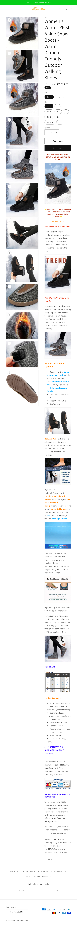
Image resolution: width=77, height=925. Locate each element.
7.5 (58, 111)
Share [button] (49, 859)
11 (60, 122)
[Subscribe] (57, 890)
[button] (5, 8)
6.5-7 (49, 111)
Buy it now (57, 148)
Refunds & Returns (33, 876)
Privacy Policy (46, 871)
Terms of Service (32, 871)
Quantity (47, 128)
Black (49, 97)
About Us (20, 871)
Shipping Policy (60, 871)
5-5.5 (49, 106)
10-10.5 (50, 122)
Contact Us (46, 876)
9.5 (58, 117)
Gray (59, 97)
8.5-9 (49, 117)
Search (12, 871)
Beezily (13, 920)
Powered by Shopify (22, 920)
